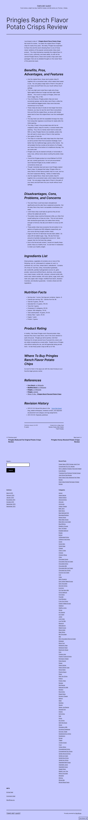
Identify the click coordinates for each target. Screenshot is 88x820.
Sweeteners (62, 736)
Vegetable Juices (63, 764)
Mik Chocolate (63, 634)
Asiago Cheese (63, 506)
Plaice (60, 674)
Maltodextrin (62, 625)
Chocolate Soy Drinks (64, 570)
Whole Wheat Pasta (64, 782)
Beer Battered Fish (64, 513)
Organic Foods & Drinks (65, 656)
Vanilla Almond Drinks (64, 753)
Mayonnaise (62, 630)
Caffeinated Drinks (64, 537)
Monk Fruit (62, 643)
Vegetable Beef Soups (65, 762)
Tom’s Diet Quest (13, 813)
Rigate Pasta (62, 694)
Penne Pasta (62, 669)
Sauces (61, 705)
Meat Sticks (62, 632)
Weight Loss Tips (63, 771)
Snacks (62, 427)
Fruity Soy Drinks (63, 601)
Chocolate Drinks (63, 563)
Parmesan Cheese (63, 658)
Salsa (60, 700)
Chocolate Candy (63, 559)
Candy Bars (62, 544)
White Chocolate (63, 773)
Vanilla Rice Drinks (64, 758)
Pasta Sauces (62, 661)
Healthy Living (62, 608)
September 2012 (10, 506)
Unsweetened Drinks (64, 749)
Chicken (61, 552)
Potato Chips (56, 427)
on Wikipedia (36, 385)
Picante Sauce (62, 672)
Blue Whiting (62, 524)
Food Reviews (62, 599)
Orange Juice (62, 654)
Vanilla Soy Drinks (63, 760)
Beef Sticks (62, 510)
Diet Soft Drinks (63, 586)
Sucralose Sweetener (64, 729)
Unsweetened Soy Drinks (65, 751)
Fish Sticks (62, 594)
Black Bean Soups (63, 519)
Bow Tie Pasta (62, 528)
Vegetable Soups (63, 767)
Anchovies (61, 504)
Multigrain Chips (63, 645)
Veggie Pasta (62, 769)
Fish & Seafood (63, 592)
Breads (60, 533)
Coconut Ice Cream (64, 572)
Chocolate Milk (63, 566)
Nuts (60, 652)
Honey (60, 610)
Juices (60, 616)
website (33, 392)
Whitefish (61, 775)
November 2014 (10, 499)
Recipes (61, 683)
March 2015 (9, 493)
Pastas (60, 663)
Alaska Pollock (62, 497)
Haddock (61, 605)
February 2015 (10, 495)
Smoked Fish (62, 709)
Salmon (61, 698)
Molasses (61, 641)
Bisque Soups (62, 517)
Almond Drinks (63, 499)
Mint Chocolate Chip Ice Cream (67, 639)
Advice (60, 493)
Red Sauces (62, 685)
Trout (60, 745)
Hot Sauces (62, 612)
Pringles (62, 428)
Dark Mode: (82, 818)
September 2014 (10, 504)
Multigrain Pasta (63, 647)
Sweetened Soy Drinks (65, 733)
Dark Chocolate (63, 583)
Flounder (61, 597)
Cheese (61, 548)
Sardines (61, 703)
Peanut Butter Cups (64, 667)
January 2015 (10, 497)
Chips (59, 425)
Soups (60, 718)
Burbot (60, 535)
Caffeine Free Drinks (64, 539)
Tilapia (60, 740)
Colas (60, 577)
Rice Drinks (62, 692)
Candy (60, 541)
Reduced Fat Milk (63, 687)
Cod (60, 574)
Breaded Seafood (63, 530)
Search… (8, 461)
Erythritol (61, 588)
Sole (60, 716)
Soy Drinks (62, 720)
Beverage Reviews (64, 515)
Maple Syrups (62, 628)
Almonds (61, 502)
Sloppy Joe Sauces (64, 707)
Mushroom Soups (63, 650)
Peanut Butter (62, 665)
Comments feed (10, 796)
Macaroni (61, 623)
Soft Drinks (62, 714)
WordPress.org (10, 800)
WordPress (78, 813)
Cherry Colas (62, 550)
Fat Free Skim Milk (64, 590)
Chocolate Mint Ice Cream (66, 568)
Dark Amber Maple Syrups (66, 581)
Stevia (60, 725)
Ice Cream (61, 614)
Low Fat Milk (62, 621)
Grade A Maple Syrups (65, 603)
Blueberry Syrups (63, 526)
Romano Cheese (63, 696)
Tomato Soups (63, 742)
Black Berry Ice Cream (65, 522)
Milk (60, 636)
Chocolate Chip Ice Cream (66, 561)
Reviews (61, 689)
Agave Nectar (62, 495)
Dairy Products (63, 579)
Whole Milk (62, 780)
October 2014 (10, 502)
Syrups (60, 738)
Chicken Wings (63, 555)
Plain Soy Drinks (63, 676)
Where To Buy (44, 394)
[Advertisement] (44, 469)
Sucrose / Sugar (63, 731)
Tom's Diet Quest (44, 6)
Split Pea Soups (63, 722)
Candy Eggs (62, 546)
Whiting (61, 778)
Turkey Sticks (62, 747)
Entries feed (9, 792)
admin (27, 427)
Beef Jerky (62, 508)
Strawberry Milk (63, 727)
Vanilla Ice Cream (63, 756)
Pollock (61, 678)
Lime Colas (62, 619)
